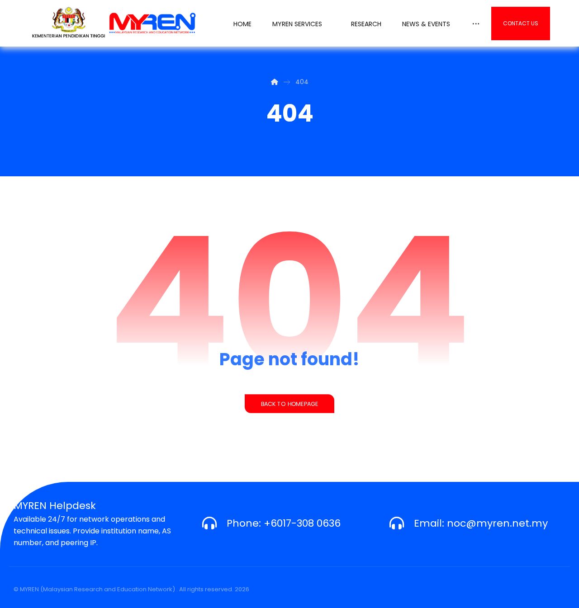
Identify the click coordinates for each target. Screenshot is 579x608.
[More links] (475, 21)
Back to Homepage (289, 404)
